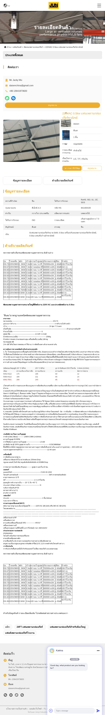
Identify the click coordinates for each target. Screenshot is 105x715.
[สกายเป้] (13, 98)
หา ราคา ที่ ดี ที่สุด (72, 168)
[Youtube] (11, 696)
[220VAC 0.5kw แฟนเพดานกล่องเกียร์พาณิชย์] (31, 139)
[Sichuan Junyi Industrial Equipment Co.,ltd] (54, 5)
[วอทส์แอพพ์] (7, 98)
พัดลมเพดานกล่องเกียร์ (33, 47)
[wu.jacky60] (22, 696)
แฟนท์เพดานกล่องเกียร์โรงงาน (19, 633)
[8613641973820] (16, 696)
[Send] (98, 711)
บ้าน (9, 47)
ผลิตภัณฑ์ (17, 47)
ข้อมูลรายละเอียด (22, 180)
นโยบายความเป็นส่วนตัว (16, 709)
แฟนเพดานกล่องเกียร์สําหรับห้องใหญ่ (67, 627)
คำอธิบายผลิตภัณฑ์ (62, 180)
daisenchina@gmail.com (21, 85)
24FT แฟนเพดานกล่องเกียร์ (30, 627)
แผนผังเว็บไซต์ (35, 709)
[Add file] (51, 711)
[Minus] (98, 650)
